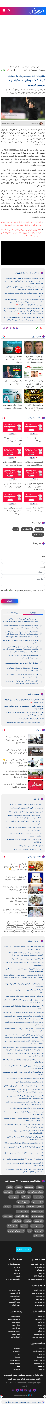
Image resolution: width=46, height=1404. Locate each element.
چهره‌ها (17, 1270)
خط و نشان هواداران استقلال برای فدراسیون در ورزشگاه (22, 1143)
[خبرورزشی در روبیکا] (26, 1390)
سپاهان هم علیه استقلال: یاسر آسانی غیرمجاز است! (23, 996)
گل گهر (39, 1331)
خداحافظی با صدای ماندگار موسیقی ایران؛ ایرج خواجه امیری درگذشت (24, 701)
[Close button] (44, 1396)
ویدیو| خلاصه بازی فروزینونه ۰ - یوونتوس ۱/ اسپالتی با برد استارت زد (23, 964)
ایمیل (42, 567)
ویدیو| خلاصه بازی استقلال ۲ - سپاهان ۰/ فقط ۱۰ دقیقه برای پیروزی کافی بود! (23, 1113)
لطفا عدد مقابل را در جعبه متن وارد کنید (28, 590)
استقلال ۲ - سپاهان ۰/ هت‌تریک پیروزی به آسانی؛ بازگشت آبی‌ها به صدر (21, 675)
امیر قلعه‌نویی (15, 1296)
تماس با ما (38, 1267)
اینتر (29, 1231)
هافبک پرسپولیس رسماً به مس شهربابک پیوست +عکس (25, 991)
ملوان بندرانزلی (37, 1337)
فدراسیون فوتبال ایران (16, 1231)
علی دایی (39, 1299)
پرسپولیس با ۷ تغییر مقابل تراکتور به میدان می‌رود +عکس (20, 641)
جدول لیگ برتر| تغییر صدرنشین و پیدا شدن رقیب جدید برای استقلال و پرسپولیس (24, 1103)
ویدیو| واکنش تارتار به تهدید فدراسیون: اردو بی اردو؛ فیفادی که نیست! (23, 1042)
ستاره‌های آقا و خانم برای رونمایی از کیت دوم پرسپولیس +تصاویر (23, 1073)
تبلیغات (39, 1270)
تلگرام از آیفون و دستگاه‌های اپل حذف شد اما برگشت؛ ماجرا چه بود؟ (23, 707)
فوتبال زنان (17, 1221)
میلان (18, 1366)
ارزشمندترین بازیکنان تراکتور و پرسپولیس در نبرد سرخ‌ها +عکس (25, 1164)
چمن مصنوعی (39, 923)
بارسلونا (39, 529)
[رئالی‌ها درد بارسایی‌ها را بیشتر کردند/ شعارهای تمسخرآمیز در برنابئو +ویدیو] (23, 108)
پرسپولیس (29, 1187)
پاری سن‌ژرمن (37, 1363)
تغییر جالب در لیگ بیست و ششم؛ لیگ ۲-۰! (25, 1108)
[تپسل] (1, 1396)
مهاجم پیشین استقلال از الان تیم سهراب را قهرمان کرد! (22, 1012)
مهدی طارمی (38, 1197)
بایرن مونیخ (13, 1197)
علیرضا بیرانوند (37, 1216)
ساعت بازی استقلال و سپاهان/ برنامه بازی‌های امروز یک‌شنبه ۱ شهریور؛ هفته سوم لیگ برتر (20, 626)
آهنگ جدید (12, 923)
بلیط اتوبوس (19, 931)
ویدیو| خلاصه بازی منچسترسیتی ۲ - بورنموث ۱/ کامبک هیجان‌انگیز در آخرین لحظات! (23, 1119)
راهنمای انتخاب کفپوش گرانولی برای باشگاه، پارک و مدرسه (24, 822)
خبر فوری (30, 923)
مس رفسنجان (37, 1334)
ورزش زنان (16, 1267)
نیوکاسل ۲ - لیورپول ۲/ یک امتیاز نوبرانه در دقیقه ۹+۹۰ (22, 1159)
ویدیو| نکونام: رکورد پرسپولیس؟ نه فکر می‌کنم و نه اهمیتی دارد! (24, 985)
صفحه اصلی (41, 67)
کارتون (18, 1276)
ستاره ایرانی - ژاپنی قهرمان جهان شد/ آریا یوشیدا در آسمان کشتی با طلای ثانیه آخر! (24, 1170)
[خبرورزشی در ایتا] (30, 1390)
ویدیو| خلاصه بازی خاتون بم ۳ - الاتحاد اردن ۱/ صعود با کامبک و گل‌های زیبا (23, 1067)
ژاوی (16, 529)
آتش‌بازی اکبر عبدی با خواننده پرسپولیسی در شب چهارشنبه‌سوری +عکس (25, 713)
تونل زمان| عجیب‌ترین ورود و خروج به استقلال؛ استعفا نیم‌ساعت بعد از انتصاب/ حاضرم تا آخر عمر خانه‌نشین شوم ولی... (23, 977)
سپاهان (18, 1187)
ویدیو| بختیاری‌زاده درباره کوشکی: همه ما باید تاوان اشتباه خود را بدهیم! (24, 970)
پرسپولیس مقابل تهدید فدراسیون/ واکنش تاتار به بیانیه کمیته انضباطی (24, 1138)
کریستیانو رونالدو (14, 1319)
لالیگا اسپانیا (25, 67)
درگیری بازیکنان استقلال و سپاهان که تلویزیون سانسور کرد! (23, 1148)
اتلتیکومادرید (37, 1351)
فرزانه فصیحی (15, 1293)
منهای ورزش (33, 694)
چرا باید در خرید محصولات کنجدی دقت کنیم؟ (25, 804)
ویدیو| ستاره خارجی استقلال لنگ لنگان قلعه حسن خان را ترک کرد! (23, 1007)
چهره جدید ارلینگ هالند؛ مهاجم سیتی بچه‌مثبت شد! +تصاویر (23, 294)
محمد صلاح (16, 1322)
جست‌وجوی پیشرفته (35, 1279)
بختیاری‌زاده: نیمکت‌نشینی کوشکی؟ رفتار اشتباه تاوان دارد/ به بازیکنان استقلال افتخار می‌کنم (23, 1017)
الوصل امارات (12, 1226)
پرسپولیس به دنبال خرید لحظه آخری (28, 1082)
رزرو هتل (27, 931)
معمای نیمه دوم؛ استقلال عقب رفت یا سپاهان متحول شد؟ (24, 1154)
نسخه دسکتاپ (23, 1249)
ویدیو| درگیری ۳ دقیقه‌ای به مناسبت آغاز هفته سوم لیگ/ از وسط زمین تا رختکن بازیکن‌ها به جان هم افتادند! (24, 1036)
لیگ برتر (24, 1226)
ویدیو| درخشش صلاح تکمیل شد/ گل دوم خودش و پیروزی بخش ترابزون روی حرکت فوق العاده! (24, 1090)
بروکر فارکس (39, 927)
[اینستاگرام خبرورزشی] (13, 1390)
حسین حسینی (23, 1202)
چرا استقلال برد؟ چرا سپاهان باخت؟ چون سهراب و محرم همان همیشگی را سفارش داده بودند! (23, 1097)
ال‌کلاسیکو (38, 534)
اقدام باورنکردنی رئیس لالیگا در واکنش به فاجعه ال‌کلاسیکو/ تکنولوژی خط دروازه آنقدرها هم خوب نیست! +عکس (21, 232)
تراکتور (9, 1187)
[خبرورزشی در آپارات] (21, 1390)
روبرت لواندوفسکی (13, 1331)
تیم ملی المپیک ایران (35, 1206)
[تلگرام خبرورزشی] (17, 1390)
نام (43, 556)
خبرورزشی (37, 11)
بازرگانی (36, 799)
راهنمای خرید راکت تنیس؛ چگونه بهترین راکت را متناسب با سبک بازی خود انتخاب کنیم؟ (24, 816)
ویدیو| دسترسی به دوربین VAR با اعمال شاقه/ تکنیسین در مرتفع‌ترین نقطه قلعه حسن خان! (26, 954)
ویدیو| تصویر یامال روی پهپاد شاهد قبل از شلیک (23, 722)
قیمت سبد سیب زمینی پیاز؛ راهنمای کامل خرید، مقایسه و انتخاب (24, 835)
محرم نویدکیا (19, 1206)
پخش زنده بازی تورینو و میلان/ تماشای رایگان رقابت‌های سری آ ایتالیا (23, 1061)
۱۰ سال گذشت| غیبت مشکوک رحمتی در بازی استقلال (22, 1086)
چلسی (40, 1369)
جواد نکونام (38, 1235)
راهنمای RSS (38, 1276)
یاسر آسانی (20, 1192)
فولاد (40, 1328)
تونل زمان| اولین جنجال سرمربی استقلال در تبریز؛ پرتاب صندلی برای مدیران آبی (23, 947)
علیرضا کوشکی (22, 1211)
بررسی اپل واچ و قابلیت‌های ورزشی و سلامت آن (25, 808)
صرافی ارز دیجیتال (38, 931)
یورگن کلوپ (16, 1325)
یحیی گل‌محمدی (37, 1226)
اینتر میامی (39, 1221)
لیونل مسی (8, 1216)
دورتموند (28, 1221)
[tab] (33, 613)
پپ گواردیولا (16, 1328)
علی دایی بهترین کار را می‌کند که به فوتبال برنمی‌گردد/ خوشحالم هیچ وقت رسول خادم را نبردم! (20, 620)
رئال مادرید (26, 529)
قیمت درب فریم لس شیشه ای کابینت (27, 849)
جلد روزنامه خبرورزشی (12, 1279)
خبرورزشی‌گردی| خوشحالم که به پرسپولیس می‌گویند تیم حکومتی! (24, 1023)
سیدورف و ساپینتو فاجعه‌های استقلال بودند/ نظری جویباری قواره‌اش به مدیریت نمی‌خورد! (24, 288)
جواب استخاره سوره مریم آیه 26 (30, 846)
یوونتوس (17, 1369)
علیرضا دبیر (38, 1302)
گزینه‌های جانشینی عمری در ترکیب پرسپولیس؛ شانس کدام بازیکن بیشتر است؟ (21, 682)
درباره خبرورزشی (36, 1264)
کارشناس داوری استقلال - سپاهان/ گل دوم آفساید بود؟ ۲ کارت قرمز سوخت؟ (23, 1029)
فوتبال (33, 67)
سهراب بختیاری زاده (35, 1192)
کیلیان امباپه (15, 1316)
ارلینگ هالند (15, 1337)
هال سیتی (39, 1231)
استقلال (40, 1187)
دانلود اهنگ (19, 927)
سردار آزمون (38, 1290)
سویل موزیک (29, 927)
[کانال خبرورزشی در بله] (34, 1390)
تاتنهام (40, 1366)
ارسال (9, 601)
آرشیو (40, 1273)
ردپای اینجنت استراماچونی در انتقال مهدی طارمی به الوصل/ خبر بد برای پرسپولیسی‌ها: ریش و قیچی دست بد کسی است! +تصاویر (23, 280)
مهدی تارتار (26, 1197)
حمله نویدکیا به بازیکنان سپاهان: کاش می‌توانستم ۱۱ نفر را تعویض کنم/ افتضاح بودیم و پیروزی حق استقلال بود (23, 1048)
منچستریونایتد (37, 1211)
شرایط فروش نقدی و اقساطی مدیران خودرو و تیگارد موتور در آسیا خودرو (23, 828)
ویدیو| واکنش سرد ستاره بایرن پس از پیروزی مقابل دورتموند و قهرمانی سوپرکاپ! (24, 1125)
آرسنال (40, 1348)
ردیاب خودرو (21, 923)
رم (19, 1354)
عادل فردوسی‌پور (14, 1290)
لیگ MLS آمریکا (22, 1216)
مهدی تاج (39, 1296)
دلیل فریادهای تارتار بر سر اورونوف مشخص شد (21, 663)
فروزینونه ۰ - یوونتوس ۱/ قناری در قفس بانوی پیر (24, 1078)
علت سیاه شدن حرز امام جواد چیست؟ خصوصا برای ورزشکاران (23, 841)
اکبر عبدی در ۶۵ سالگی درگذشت (30, 719)
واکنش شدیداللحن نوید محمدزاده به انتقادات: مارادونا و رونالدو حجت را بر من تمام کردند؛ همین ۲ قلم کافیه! (23, 318)
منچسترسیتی (38, 1202)
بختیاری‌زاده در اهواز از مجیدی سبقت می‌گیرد (25, 959)
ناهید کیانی (16, 1299)
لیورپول (17, 1357)
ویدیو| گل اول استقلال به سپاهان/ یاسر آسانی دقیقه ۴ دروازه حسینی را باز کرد (22, 669)
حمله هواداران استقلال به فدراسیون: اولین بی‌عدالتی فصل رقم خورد (23, 656)
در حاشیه (17, 1273)
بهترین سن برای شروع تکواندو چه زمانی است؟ (25, 812)
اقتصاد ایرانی (9, 931)
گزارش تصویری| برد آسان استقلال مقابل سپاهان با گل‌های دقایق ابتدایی (25, 1054)
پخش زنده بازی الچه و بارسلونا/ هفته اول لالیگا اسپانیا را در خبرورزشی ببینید (23, 1001)
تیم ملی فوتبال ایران (13, 1264)
